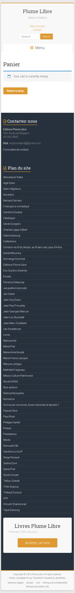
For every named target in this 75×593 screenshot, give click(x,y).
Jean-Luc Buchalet (13, 317)
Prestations (10, 434)
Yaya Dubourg (11, 510)
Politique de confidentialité (55, 583)
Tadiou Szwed (11, 480)
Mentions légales (16, 583)
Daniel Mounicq (12, 253)
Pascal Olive (10, 410)
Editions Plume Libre (14, 264)
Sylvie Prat (9, 469)
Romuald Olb (10, 445)
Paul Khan (9, 416)
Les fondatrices (12, 329)
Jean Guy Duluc (12, 299)
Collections (9, 241)
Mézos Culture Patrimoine (18, 375)
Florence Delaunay (13, 282)
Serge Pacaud (11, 457)
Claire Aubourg (11, 235)
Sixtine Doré (10, 463)
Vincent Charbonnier (15, 504)
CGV (38, 583)
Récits (6, 439)
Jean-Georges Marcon (16, 311)
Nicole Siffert (10, 381)
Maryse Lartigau (12, 364)
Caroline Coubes (12, 212)
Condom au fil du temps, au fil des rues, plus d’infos (32, 247)
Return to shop (15, 90)
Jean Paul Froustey (14, 305)
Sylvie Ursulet (10, 474)
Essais (7, 276)
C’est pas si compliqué (16, 206)
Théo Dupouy (11, 486)
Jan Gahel (9, 293)
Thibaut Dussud (12, 492)
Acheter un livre (37, 543)
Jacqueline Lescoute (15, 288)
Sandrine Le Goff (12, 451)
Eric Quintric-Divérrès (15, 270)
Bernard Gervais (12, 200)
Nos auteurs (10, 387)
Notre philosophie (13, 393)
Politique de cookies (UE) (37, 586)
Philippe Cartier (11, 422)
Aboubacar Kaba (13, 177)
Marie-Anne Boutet (13, 352)
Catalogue (9, 218)
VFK (5, 498)
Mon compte (37, 26)
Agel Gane (9, 183)
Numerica (9, 399)
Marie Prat (9, 346)
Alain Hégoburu (12, 188)
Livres (6, 334)
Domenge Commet (14, 258)
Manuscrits (9, 340)
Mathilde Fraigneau (14, 369)
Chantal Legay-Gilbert (15, 229)
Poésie (7, 428)
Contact (37, 29)
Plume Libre (37, 11)
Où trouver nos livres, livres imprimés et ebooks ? (31, 404)
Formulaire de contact (16, 149)
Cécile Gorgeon (12, 223)
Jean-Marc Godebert (15, 323)
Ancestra (8, 194)
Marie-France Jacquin (15, 358)
